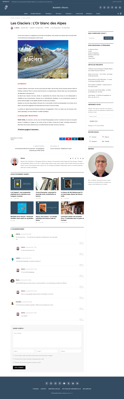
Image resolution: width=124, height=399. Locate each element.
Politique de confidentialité (71, 388)
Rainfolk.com (69, 393)
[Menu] (120, 14)
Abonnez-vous (94, 121)
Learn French (79, 13)
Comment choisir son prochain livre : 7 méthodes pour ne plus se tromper (72, 218)
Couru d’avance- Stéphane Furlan (61, 148)
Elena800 (18, 302)
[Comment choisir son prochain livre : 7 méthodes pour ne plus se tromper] (72, 207)
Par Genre (58, 13)
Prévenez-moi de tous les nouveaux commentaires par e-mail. (29, 359)
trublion (18, 258)
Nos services (87, 388)
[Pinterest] (4, 41)
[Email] (4, 45)
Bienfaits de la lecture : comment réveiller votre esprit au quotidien (22, 217)
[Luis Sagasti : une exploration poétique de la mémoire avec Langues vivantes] (22, 183)
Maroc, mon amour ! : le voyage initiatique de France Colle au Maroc (46, 218)
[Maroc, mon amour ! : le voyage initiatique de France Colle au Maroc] (47, 207)
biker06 (18, 234)
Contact (98, 13)
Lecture (47, 27)
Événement (89, 13)
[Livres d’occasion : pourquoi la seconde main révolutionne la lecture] (47, 183)
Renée (17, 280)
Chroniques (48, 13)
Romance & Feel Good (93, 54)
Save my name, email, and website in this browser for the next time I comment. (34, 355)
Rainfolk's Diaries (60, 7)
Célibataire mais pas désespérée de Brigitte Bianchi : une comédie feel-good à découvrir (32, 2)
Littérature (68, 13)
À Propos (36, 388)
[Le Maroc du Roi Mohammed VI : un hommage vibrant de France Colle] (72, 183)
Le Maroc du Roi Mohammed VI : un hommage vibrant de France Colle (72, 194)
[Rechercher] (118, 14)
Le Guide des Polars (93, 49)
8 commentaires (56, 27)
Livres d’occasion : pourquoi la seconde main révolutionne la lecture (46, 194)
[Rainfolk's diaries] (6, 7)
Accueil (25, 13)
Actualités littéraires (36, 13)
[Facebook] (4, 34)
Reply (81, 242)
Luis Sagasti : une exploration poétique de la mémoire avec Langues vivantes (20, 194)
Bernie (17, 27)
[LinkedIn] (4, 37)
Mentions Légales (54, 388)
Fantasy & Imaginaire (93, 53)
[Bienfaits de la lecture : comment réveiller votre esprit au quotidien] (22, 207)
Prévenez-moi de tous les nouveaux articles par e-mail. (28, 362)
